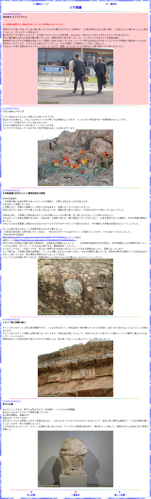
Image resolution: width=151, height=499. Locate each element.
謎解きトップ (42, 4)
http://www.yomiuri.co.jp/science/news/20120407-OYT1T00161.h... (36, 237)
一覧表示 (112, 4)
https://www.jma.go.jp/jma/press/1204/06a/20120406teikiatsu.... (46, 240)
